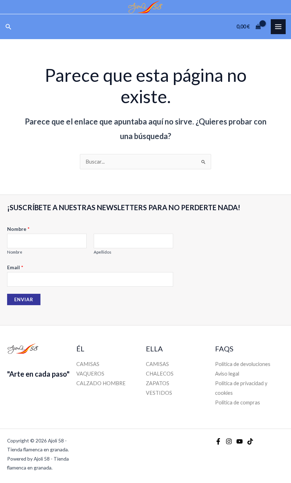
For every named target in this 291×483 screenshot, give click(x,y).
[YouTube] (239, 441)
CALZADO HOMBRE (101, 383)
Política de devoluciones (242, 364)
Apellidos (102, 252)
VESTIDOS (159, 393)
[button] (8, 26)
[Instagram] (229, 441)
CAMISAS (87, 364)
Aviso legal (227, 374)
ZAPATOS (157, 383)
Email (15, 267)
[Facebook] (218, 441)
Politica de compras (237, 402)
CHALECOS (160, 374)
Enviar (23, 299)
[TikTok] (250, 441)
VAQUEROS (90, 374)
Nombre (18, 229)
